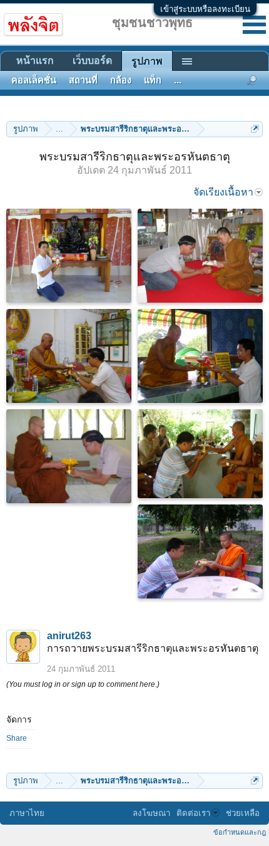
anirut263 (69, 635)
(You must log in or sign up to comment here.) (83, 684)
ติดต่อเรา (193, 813)
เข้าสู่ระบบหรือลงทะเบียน (205, 9)
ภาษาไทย (26, 813)
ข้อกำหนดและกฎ (239, 832)
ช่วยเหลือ (243, 813)
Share (16, 738)
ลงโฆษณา (151, 813)
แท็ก (152, 80)
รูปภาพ (147, 61)
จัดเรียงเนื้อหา (223, 192)
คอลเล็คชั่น (33, 80)
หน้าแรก (35, 60)
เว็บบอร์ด (92, 60)
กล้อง (120, 80)
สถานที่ (83, 80)
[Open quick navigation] (255, 129)
